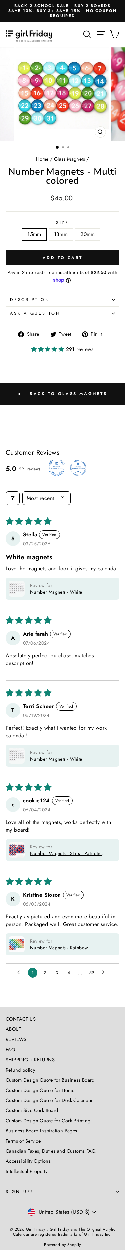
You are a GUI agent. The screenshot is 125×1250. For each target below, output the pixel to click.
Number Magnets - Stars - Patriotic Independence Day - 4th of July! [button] (66, 853)
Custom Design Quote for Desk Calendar (49, 1100)
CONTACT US (21, 1019)
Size (62, 222)
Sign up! (19, 1192)
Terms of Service (23, 1141)
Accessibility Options (28, 1161)
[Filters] (13, 498)
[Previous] (8, 94)
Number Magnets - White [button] (56, 592)
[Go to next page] (105, 972)
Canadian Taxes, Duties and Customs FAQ (51, 1151)
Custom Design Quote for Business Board (50, 1080)
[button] (48, 349)
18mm (61, 234)
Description (30, 300)
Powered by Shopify (62, 1245)
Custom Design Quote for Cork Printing (48, 1120)
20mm (87, 234)
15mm (34, 234)
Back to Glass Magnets (67, 394)
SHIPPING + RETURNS (30, 1059)
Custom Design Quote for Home (40, 1090)
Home (42, 159)
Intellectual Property (26, 1171)
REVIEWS (16, 1039)
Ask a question (35, 313)
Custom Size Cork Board (32, 1110)
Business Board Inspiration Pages (41, 1130)
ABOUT (13, 1029)
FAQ (10, 1049)
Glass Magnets (69, 159)
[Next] (116, 94)
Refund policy (20, 1070)
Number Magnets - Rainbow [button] (59, 947)
